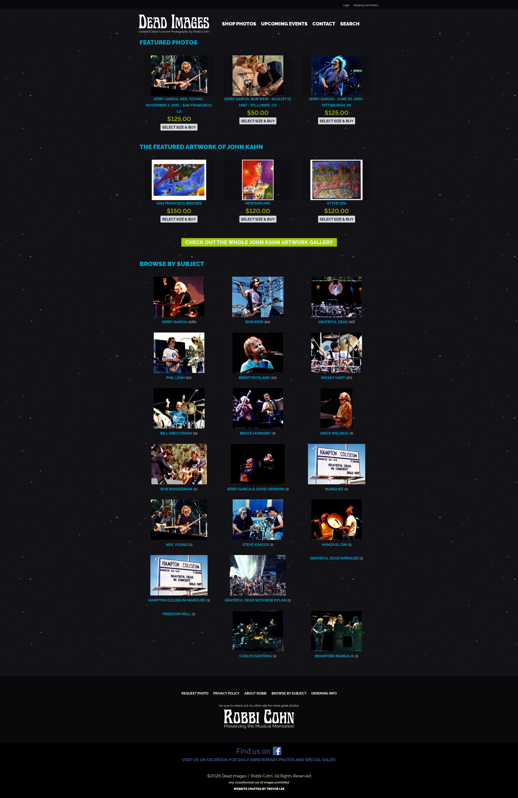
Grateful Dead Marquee (334, 558)
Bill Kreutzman (176, 433)
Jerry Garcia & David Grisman (255, 489)
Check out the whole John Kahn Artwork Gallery (259, 242)
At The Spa (336, 203)
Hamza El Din (334, 545)
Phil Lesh (175, 378)
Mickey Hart (333, 378)
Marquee (334, 489)
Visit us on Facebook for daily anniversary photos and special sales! (259, 759)
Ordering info (324, 693)
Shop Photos (239, 24)
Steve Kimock (255, 545)
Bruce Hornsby (255, 433)
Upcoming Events (284, 24)
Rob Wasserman (176, 489)
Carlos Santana (255, 656)
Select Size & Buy (179, 127)
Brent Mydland (254, 378)
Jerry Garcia (174, 322)
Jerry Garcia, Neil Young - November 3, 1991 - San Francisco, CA (179, 105)
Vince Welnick (334, 433)
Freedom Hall (177, 614)
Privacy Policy (226, 693)
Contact (323, 24)
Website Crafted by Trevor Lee (259, 789)
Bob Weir (254, 322)
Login (346, 5)
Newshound (257, 203)
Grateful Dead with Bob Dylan (255, 600)
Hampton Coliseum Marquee (176, 600)
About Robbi (255, 693)
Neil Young (177, 545)
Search (350, 24)
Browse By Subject (289, 693)
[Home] (174, 24)
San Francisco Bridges (179, 203)
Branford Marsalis (334, 656)
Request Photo (195, 693)
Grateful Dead (333, 322)
